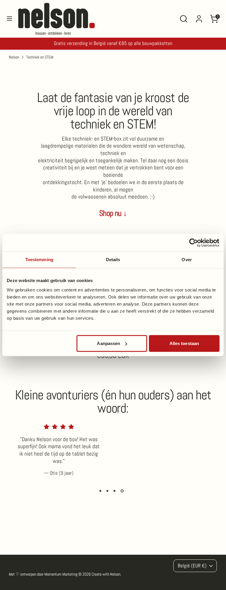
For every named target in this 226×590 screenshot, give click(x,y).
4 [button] (122, 490)
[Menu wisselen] (9, 19)
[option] (54, 455)
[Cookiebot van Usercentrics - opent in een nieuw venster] (193, 242)
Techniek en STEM (39, 57)
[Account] (199, 16)
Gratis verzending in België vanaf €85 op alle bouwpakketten (113, 43)
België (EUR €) (192, 566)
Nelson (14, 57)
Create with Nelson (106, 574)
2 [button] (107, 491)
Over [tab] (187, 259)
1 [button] (100, 491)
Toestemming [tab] (39, 259)
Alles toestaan (184, 343)
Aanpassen (108, 343)
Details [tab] (113, 259)
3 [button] (114, 491)
